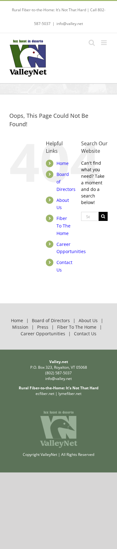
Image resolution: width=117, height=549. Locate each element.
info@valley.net (69, 23)
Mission (20, 327)
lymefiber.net (69, 393)
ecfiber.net (45, 393)
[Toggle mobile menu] (104, 42)
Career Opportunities (43, 334)
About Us (88, 320)
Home (62, 163)
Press (42, 327)
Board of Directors (51, 320)
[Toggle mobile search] (92, 42)
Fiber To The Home (63, 225)
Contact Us (85, 334)
